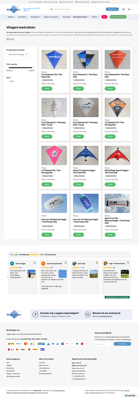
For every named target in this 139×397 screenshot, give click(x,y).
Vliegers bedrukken (47, 80)
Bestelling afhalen (45, 374)
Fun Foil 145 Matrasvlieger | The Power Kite (85, 220)
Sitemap (9, 393)
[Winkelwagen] (123, 9)
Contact (42, 363)
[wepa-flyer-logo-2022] (13, 9)
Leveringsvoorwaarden (20, 393)
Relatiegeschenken (13, 376)
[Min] (7, 67)
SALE (7, 363)
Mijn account (43, 365)
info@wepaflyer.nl (79, 379)
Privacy (45, 393)
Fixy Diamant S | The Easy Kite (85, 75)
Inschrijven (122, 344)
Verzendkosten (44, 368)
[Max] (33, 67)
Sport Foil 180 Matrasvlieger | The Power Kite (117, 220)
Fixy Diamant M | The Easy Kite (117, 75)
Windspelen (10, 371)
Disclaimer (32, 393)
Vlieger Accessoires (13, 374)
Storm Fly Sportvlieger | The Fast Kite (84, 171)
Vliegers (9, 365)
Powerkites (10, 368)
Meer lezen (10, 39)
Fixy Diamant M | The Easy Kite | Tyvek (85, 123)
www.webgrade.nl (59, 390)
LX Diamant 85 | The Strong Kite (51, 171)
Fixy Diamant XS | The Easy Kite (51, 75)
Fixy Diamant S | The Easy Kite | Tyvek (53, 123)
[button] (130, 9)
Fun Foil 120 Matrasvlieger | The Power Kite (54, 220)
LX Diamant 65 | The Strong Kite (114, 123)
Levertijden (43, 371)
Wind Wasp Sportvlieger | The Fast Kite (117, 171)
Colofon (40, 393)
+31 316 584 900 (78, 376)
